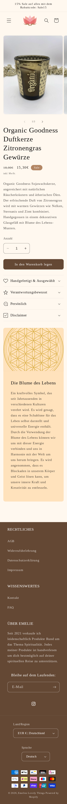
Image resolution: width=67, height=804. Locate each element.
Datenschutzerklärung (23, 560)
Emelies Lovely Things (31, 793)
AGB (10, 541)
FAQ (10, 607)
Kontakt (13, 598)
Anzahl (7, 238)
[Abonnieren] (54, 687)
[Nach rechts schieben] (42, 122)
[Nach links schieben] (24, 122)
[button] (9, 20)
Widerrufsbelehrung (21, 550)
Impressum (15, 570)
